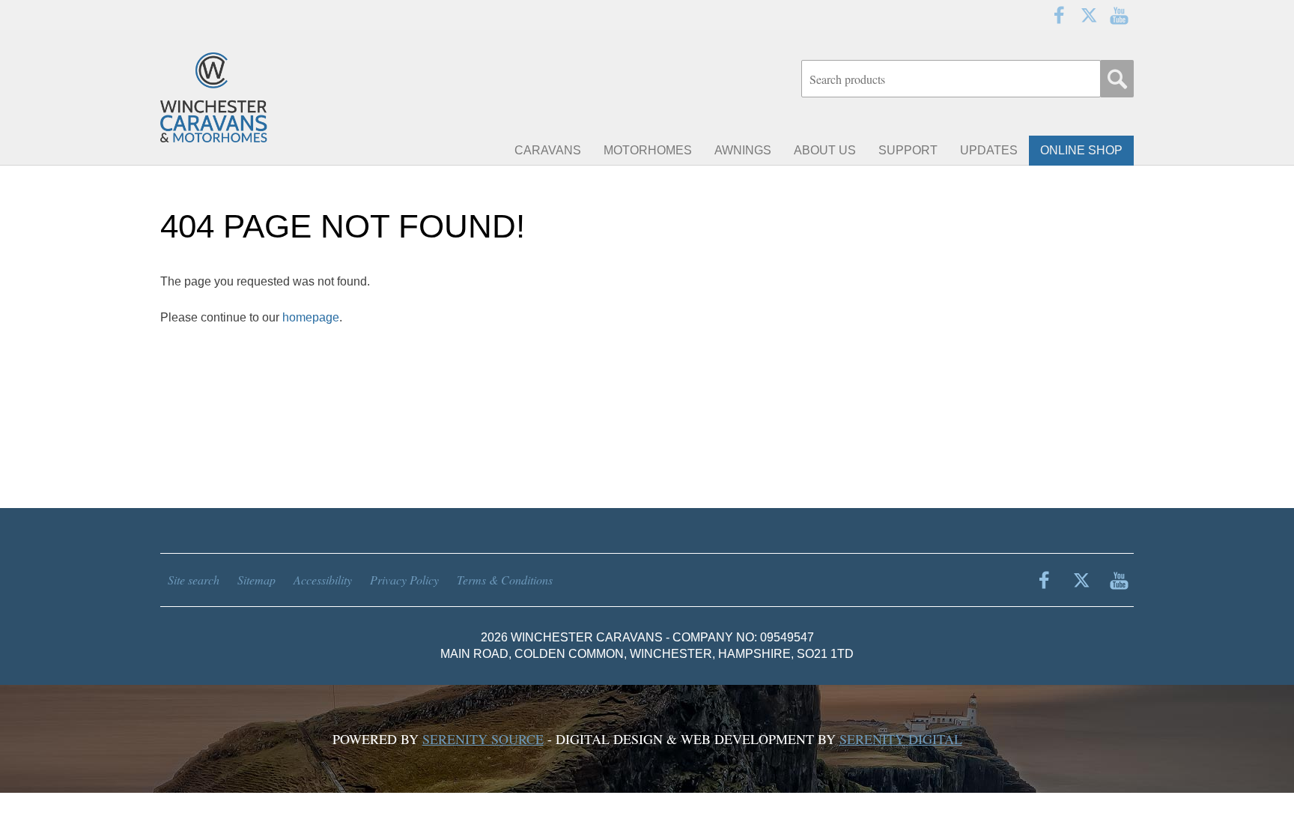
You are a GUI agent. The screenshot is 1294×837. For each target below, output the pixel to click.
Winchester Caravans (250, 97)
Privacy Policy (404, 579)
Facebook (1059, 15)
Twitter (1089, 15)
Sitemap (256, 579)
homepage (310, 317)
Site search (193, 579)
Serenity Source (483, 739)
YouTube (1119, 15)
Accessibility (323, 579)
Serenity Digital (900, 739)
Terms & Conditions (505, 579)
